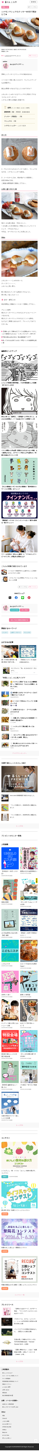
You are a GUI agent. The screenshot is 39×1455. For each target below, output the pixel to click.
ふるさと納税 (5, 1421)
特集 (3, 1415)
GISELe (4, 1429)
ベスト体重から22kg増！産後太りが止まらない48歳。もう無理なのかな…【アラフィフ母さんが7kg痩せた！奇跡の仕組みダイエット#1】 (19, 453)
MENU (34, 2)
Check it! (4, 1418)
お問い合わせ (5, 1389)
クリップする (33, 7)
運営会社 (4, 1392)
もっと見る (19, 826)
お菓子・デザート (16, 632)
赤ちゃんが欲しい (6, 1438)
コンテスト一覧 (20, 1295)
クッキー (4, 632)
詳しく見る (24, 610)
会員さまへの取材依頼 (8, 1404)
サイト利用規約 (6, 1378)
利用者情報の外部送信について (10, 1381)
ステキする (34, 55)
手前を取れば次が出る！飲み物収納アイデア (16, 337)
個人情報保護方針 (7, 1395)
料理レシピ (5, 7)
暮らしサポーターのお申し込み (10, 1407)
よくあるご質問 (6, 1387)
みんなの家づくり (6, 1424)
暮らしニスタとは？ (7, 1373)
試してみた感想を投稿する (19, 620)
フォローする (14, 610)
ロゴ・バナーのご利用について (10, 1375)
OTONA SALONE (6, 1427)
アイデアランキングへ (19, 753)
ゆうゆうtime (5, 1435)
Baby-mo (4, 1432)
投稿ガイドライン (6, 1384)
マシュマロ (27, 632)
